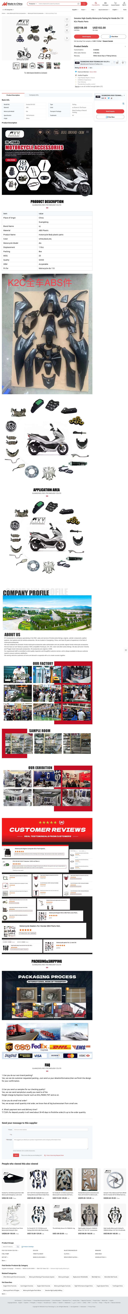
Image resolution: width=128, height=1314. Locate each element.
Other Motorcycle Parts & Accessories (14, 1277)
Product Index (96, 1300)
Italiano (55, 1302)
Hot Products (18, 1300)
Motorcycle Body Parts (51, 13)
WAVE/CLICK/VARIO (39, 1257)
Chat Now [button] (115, 36)
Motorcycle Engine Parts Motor (32, 1290)
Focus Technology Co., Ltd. (52, 1306)
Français (39, 1302)
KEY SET (4, 1257)
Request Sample (108, 41)
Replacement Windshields (80, 1277)
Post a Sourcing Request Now (54, 1155)
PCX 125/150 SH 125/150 (9, 1250)
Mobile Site (104, 1300)
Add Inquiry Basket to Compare (37, 73)
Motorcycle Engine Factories (62, 1286)
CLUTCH (66, 1254)
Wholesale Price (67, 1300)
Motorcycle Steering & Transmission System (41, 1277)
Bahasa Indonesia (116, 1302)
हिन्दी (89, 1302)
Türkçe (100, 1302)
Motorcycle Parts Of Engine (11, 1290)
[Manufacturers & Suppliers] (12, 4)
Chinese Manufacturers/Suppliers (41, 1300)
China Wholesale (56, 1300)
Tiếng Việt (106, 1302)
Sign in (124, 5)
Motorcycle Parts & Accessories (35, 13)
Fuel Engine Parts (118, 1286)
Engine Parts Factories (9, 1286)
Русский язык (47, 1302)
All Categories (8, 9)
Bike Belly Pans (96, 1277)
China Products (27, 1300)
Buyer (83, 9)
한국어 (79, 1302)
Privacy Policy (91, 1306)
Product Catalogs (28, 1246)
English (20, 1302)
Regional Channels (86, 1300)
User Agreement (74, 1306)
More (3, 1294)
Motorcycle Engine (63, 1277)
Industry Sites (76, 1300)
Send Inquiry (86, 36)
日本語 (84, 1302)
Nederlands (67, 1302)
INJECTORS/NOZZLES (70, 1250)
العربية (74, 1302)
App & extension (103, 9)
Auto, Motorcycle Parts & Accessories (16, 13)
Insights (111, 1300)
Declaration (83, 1306)
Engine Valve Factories (43, 1286)
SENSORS (98, 1250)
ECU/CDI (35, 1250)
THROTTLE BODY (38, 1254)
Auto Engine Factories (26, 1286)
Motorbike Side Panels (110, 1277)
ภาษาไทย (94, 1302)
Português (32, 1302)
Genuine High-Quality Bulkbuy (53, 1290)
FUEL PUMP (5, 1254)
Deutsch (61, 1302)
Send (16, 1155)
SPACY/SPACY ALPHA (70, 1257)
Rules (125, 9)
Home (3, 13)
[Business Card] (123, 103)
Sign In (77, 86)
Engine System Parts (103, 1286)
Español (26, 1302)
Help (92, 9)
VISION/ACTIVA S (100, 1257)
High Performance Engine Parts (83, 1286)
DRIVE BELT (98, 1254)
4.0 (103, 98)
